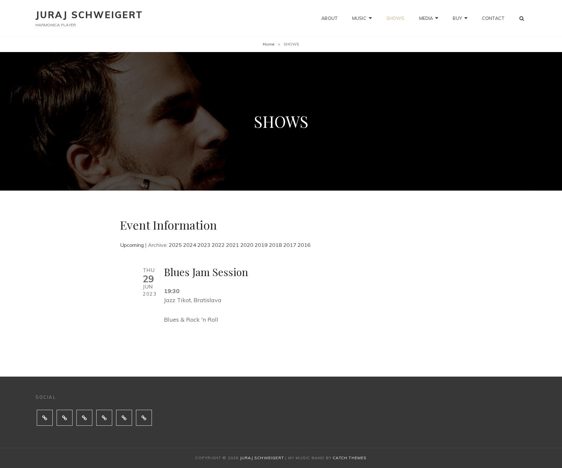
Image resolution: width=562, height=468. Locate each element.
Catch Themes (350, 457)
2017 (289, 245)
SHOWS (395, 18)
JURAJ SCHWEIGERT (89, 14)
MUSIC (359, 18)
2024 (189, 245)
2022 (218, 245)
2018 (275, 245)
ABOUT (329, 18)
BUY (457, 18)
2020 (246, 245)
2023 (203, 245)
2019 (261, 245)
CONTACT (493, 18)
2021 (232, 245)
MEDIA (426, 18)
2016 (304, 245)
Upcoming (132, 245)
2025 (175, 245)
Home (268, 44)
